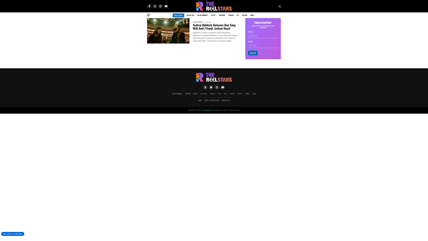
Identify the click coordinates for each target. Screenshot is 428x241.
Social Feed (190, 15)
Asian (254, 93)
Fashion (231, 15)
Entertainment (202, 15)
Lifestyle (204, 93)
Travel (247, 93)
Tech (219, 93)
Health (232, 93)
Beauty (195, 93)
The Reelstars (206, 110)
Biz (238, 15)
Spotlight (178, 15)
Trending (222, 15)
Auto (225, 93)
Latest (213, 15)
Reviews (244, 15)
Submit (253, 53)
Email (251, 42)
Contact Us (226, 100)
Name (251, 32)
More (252, 15)
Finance (212, 93)
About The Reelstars (212, 100)
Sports (239, 93)
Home (200, 100)
